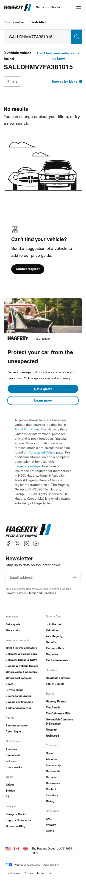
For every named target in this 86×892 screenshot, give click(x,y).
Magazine (52, 654)
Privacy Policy (14, 592)
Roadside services (58, 677)
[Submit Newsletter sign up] (74, 577)
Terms (50, 830)
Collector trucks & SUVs (21, 659)
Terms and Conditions (42, 592)
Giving (50, 801)
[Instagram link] (26, 543)
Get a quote (43, 389)
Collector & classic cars (21, 653)
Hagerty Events (56, 701)
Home (50, 753)
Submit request (28, 269)
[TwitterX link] (17, 543)
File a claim (13, 630)
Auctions (11, 748)
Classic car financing (19, 701)
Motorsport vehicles (19, 677)
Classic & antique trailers (22, 665)
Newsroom (53, 783)
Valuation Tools (48, 7)
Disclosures (13, 872)
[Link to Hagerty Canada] (16, 848)
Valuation (52, 630)
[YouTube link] (35, 543)
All (7, 796)
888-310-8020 (55, 683)
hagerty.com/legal (28, 466)
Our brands (53, 771)
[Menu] (78, 7)
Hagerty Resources (18, 820)
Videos (10, 784)
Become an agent (17, 725)
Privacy (51, 824)
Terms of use (45, 872)
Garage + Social (16, 814)
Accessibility (51, 864)
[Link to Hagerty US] (8, 848)
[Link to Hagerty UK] (25, 848)
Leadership (53, 765)
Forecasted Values (41, 452)
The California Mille (58, 713)
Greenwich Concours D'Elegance (59, 721)
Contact (51, 789)
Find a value (14, 22)
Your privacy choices (27, 864)
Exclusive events (57, 660)
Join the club (54, 624)
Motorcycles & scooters (21, 671)
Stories (10, 790)
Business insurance (19, 695)
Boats (9, 683)
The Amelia (53, 707)
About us (52, 759)
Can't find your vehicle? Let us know (58, 55)
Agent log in (13, 731)
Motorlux (51, 729)
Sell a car (12, 760)
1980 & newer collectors (21, 647)
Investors (52, 795)
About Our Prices (27, 429)
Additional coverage (19, 707)
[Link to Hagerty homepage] (28, 530)
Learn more (43, 400)
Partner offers (55, 648)
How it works (14, 766)
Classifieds (13, 754)
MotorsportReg (15, 826)
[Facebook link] (8, 543)
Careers (51, 777)
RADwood (52, 735)
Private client (14, 689)
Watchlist (38, 22)
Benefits (51, 642)
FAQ (48, 818)
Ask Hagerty (54, 636)
